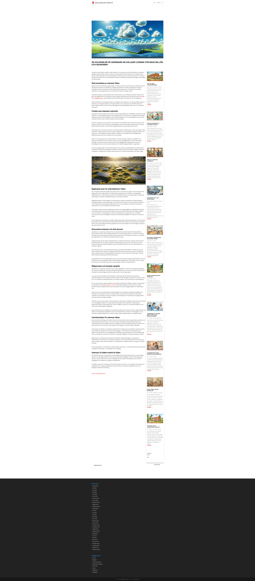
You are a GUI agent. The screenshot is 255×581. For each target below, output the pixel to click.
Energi (155, 87)
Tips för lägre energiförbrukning (152, 84)
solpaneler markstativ (110, 285)
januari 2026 (95, 500)
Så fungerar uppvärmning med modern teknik (154, 238)
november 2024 (96, 527)
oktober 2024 (95, 529)
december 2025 (96, 502)
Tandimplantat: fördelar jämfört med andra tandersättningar (153, 315)
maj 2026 (95, 492)
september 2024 (96, 531)
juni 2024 (95, 535)
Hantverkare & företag (97, 564)
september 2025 (96, 506)
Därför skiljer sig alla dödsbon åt (152, 390)
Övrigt (155, 126)
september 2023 (96, 549)
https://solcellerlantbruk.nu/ (99, 373)
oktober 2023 (95, 547)
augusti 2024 (95, 533)
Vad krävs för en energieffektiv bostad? (153, 426)
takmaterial (95, 570)
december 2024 (96, 525)
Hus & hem (159, 87)
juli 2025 (94, 510)
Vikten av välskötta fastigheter (152, 160)
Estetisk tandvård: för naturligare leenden (153, 124)
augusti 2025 (95, 508)
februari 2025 (96, 520)
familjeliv (155, 392)
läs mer (149, 104)
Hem (154, 2)
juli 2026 (94, 488)
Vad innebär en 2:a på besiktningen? (153, 198)
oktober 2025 (95, 504)
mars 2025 (95, 518)
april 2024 (95, 539)
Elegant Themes (125, 579)
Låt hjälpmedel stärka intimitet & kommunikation (154, 353)
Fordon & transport (158, 201)
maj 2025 (95, 514)
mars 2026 (95, 496)
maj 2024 (95, 537)
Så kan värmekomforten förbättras (153, 276)
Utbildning (158, 318)
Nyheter (159, 2)
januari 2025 (95, 522)
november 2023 (96, 545)
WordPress (136, 579)
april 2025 (95, 516)
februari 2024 (96, 541)
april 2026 (95, 494)
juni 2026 (95, 490)
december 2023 (96, 543)
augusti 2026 (95, 486)
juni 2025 (95, 512)
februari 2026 (96, 498)
